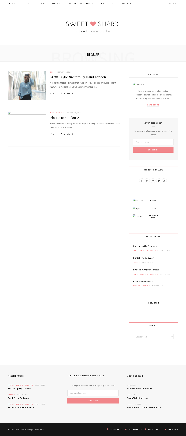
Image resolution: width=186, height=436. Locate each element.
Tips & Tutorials (47, 3)
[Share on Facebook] (61, 93)
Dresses (137, 262)
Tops (52, 72)
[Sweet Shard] (93, 26)
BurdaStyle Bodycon (143, 257)
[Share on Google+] (68, 93)
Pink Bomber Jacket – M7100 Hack (144, 407)
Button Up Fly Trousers (145, 246)
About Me (107, 3)
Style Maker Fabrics (143, 281)
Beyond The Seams (80, 3)
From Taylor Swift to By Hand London (78, 77)
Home (12, 3)
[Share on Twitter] (64, 93)
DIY (25, 3)
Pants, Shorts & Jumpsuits (146, 250)
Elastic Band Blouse (64, 117)
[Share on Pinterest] (72, 93)
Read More (153, 105)
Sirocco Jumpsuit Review (146, 269)
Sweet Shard (20, 429)
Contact (126, 3)
